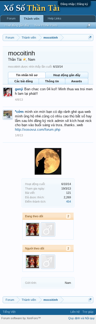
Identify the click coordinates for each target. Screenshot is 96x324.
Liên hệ (75, 311)
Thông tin (52, 81)
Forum (11, 18)
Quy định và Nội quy (81, 318)
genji (19, 89)
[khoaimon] (48, 229)
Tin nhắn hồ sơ (27, 75)
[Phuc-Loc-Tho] (32, 229)
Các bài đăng (23, 81)
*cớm (19, 112)
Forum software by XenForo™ (21, 318)
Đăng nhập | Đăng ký (74, 4)
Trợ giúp (87, 311)
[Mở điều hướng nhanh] (90, 37)
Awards (76, 81)
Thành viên (31, 18)
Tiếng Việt (9, 311)
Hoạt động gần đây (66, 75)
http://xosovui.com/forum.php (37, 130)
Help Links (54, 18)
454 (68, 201)
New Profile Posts (46, 25)
